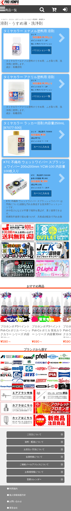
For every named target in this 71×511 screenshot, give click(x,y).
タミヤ (33, 34)
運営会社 (13, 508)
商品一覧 (11, 10)
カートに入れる (41, 146)
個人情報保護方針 (17, 495)
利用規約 (13, 488)
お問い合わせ (15, 501)
